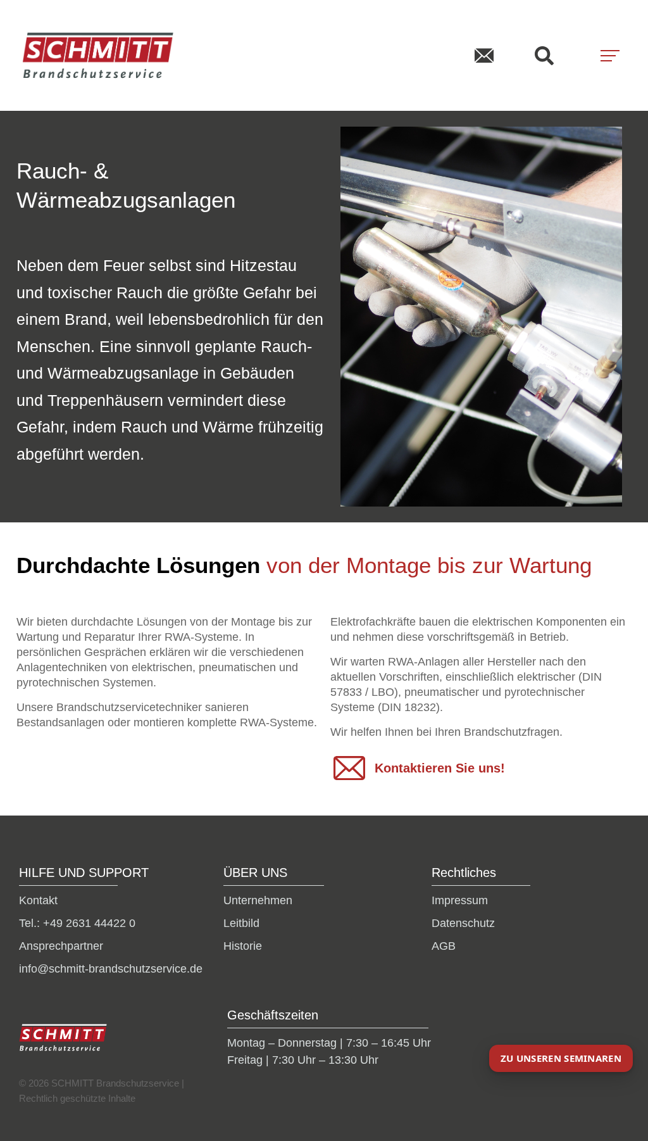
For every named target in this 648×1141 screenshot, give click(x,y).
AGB (444, 946)
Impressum (460, 900)
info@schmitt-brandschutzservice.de (110, 968)
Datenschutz (463, 923)
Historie (242, 946)
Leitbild (241, 923)
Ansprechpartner (61, 946)
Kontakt (38, 900)
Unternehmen (257, 900)
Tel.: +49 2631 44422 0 (77, 923)
